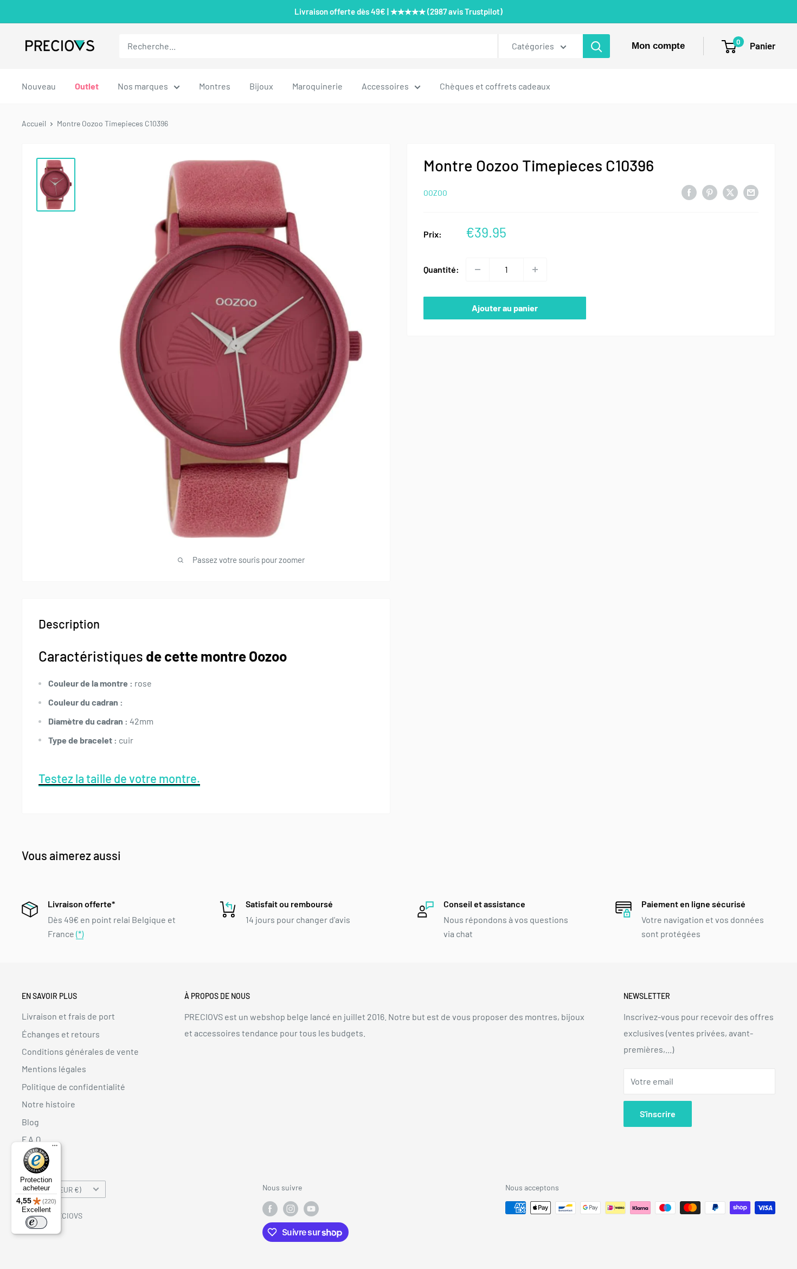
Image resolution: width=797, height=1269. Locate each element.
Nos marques (143, 86)
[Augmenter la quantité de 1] (535, 269)
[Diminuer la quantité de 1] (477, 269)
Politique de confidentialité (73, 1086)
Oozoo (435, 192)
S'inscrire (658, 1113)
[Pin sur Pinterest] (709, 191)
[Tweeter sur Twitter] (730, 191)
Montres (214, 86)
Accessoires (385, 86)
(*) (79, 933)
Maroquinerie (317, 86)
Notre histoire (48, 1104)
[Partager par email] (751, 191)
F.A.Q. (32, 1139)
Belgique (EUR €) (54, 1189)
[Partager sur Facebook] (689, 191)
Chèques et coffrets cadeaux (495, 86)
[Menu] (54, 1148)
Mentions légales (54, 1068)
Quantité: (441, 269)
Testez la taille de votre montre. (119, 778)
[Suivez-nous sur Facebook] (270, 1208)
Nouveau (39, 86)
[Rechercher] (596, 46)
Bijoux (261, 86)
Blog (30, 1122)
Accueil (34, 123)
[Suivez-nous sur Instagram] (290, 1208)
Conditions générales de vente (80, 1051)
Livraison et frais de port (68, 1016)
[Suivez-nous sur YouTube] (311, 1208)
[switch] (36, 1222)
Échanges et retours (61, 1034)
